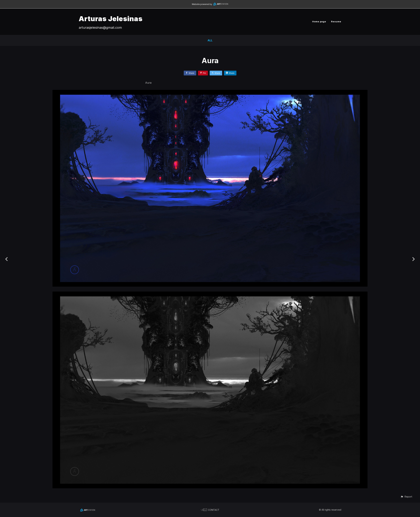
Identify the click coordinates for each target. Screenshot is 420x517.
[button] (406, 496)
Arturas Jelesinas (111, 18)
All (210, 40)
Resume (336, 21)
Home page (319, 21)
